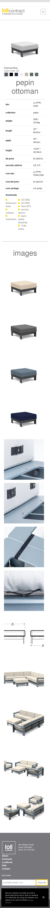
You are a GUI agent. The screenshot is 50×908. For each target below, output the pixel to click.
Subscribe (42, 882)
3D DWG (25, 199)
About (5, 855)
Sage (31, 74)
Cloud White (21, 74)
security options (23, 211)
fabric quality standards (22, 219)
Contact (6, 868)
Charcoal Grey (6, 74)
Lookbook (7, 862)
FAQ (4, 865)
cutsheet (10, 212)
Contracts (7, 858)
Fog (26, 74)
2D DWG (25, 202)
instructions (11, 219)
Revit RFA (26, 206)
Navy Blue (16, 74)
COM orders (22, 227)
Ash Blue (36, 74)
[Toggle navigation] (43, 11)
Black (11, 74)
